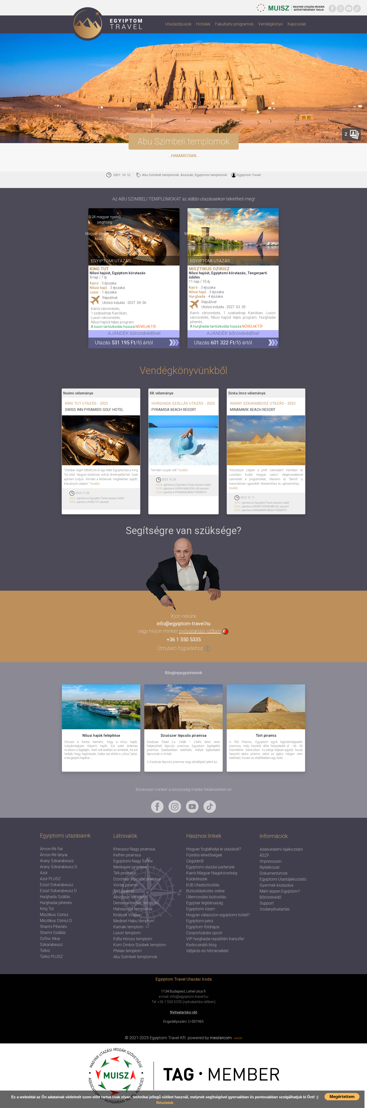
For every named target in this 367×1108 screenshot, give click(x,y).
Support (267, 903)
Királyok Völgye (127, 915)
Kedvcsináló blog (201, 944)
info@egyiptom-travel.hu (183, 624)
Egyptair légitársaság (204, 903)
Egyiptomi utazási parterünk (210, 867)
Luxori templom (127, 932)
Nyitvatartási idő (183, 1012)
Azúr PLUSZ (50, 878)
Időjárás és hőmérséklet (207, 950)
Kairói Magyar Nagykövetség (211, 873)
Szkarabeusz (51, 944)
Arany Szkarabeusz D (58, 866)
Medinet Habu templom (133, 921)
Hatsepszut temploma (132, 909)
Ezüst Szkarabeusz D (58, 890)
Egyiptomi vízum (200, 909)
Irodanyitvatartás (275, 909)
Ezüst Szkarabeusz (56, 884)
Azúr (44, 872)
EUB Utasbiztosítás (202, 885)
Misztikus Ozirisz (54, 914)
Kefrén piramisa (127, 855)
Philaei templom (127, 950)
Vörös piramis (125, 885)
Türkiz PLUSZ (51, 956)
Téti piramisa (124, 873)
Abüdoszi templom (130, 897)
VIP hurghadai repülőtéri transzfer (215, 938)
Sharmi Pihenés (53, 926)
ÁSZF (264, 855)
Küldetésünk (196, 879)
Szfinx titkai (50, 938)
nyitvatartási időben (200, 631)
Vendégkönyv (270, 23)
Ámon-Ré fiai (51, 848)
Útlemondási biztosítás (206, 897)
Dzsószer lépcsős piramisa (137, 879)
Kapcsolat (296, 23)
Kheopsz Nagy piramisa (134, 849)
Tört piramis (123, 891)
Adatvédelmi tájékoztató (281, 849)
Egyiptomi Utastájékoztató (283, 879)
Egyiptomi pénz (199, 921)
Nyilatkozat (269, 867)
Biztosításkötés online (205, 891)
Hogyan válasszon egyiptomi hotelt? (218, 915)
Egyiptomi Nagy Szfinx (133, 861)
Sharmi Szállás (53, 932)
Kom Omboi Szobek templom (139, 944)
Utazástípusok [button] (178, 23)
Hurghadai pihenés (56, 902)
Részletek (164, 1103)
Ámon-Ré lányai (53, 854)
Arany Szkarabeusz (57, 860)
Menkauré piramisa (130, 867)
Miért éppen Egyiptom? (280, 891)
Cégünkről (194, 861)
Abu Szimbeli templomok (135, 956)
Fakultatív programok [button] (234, 23)
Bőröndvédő (270, 897)
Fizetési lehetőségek (204, 855)
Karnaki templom (128, 926)
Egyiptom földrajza (202, 926)
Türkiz (45, 950)
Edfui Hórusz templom (132, 938)
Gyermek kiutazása (276, 885)
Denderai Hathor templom (136, 903)
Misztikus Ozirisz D (56, 920)
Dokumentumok (274, 873)
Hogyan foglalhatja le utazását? (213, 849)
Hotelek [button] (203, 23)
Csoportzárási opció (204, 932)
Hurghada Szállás (55, 896)
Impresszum (271, 861)
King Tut (47, 908)
